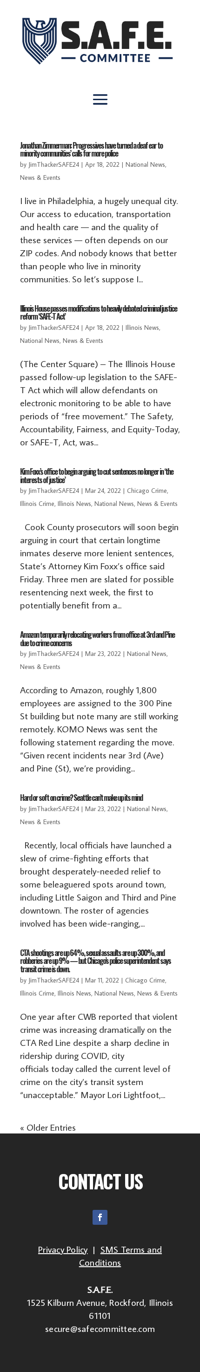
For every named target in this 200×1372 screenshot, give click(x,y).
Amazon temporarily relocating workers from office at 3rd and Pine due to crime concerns (97, 638)
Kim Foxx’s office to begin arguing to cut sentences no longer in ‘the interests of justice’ (96, 475)
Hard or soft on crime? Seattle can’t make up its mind (81, 797)
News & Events (40, 177)
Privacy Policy (63, 1249)
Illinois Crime (37, 503)
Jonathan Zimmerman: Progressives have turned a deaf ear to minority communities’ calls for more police (91, 149)
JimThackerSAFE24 (53, 164)
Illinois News (142, 327)
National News (145, 164)
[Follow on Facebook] (100, 1217)
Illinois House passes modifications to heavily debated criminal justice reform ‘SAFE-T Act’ (98, 312)
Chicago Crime (147, 490)
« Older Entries (48, 1127)
